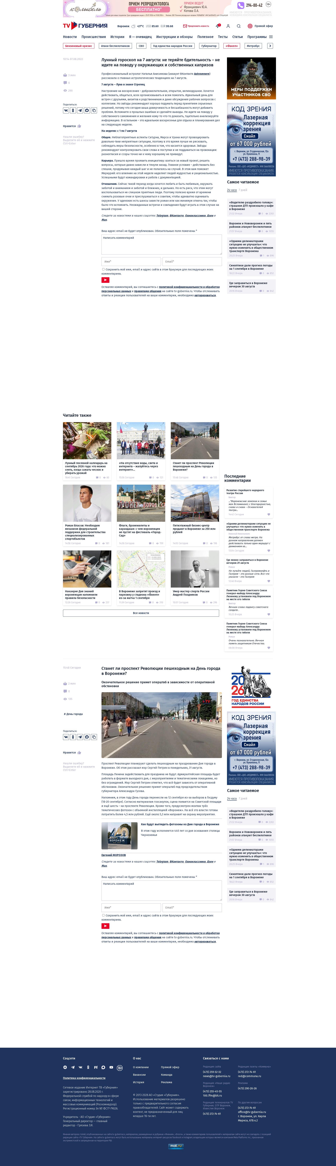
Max (104, 219)
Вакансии (139, 1074)
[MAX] (104, 1068)
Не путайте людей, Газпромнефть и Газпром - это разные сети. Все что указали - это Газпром (249, 573)
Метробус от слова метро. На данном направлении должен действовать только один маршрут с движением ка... (249, 542)
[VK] (80, 1068)
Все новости (141, 613)
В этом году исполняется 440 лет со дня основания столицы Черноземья (180, 833)
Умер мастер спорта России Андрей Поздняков (191, 593)
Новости (70, 37)
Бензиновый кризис (78, 46)
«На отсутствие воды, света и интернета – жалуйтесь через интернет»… (138, 466)
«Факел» (232, 46)
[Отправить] (105, 280)
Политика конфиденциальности (84, 1078)
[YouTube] (111, 1068)
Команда (166, 1074)
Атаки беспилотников (115, 46)
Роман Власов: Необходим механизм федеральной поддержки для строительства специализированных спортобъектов (85, 532)
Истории (117, 37)
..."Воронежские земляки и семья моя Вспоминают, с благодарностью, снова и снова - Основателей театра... (250, 506)
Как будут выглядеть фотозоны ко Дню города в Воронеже (180, 824)
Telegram (162, 215)
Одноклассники (195, 215)
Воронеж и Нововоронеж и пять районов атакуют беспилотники (250, 225)
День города (74, 714)
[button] (270, 46)
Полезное (205, 37)
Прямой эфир (264, 26)
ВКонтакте (177, 215)
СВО (141, 46)
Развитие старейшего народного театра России (245, 492)
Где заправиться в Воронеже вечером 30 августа (248, 284)
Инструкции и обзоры (174, 37)
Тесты (223, 37)
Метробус (253, 46)
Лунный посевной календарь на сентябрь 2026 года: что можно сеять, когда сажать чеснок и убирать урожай (86, 468)
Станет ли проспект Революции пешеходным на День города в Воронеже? (193, 466)
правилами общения (147, 291)
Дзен (210, 215)
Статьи (237, 37)
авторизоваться (205, 295)
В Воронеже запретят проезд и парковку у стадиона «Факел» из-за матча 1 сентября (139, 595)
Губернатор (209, 46)
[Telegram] (73, 1068)
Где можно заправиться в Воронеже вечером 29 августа (247, 561)
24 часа (232, 190)
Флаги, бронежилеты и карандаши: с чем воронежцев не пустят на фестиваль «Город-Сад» (140, 530)
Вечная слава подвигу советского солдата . (248, 609)
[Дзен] (65, 1068)
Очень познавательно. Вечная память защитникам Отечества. (247, 642)
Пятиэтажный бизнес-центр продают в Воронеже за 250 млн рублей (194, 529)
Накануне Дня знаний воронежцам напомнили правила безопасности (81, 595)
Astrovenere (201, 73)
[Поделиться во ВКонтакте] (66, 110)
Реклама (166, 1082)
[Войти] (228, 26)
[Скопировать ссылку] (94, 110)
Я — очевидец (140, 37)
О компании (141, 1067)
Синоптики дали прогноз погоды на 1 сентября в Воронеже (250, 267)
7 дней (243, 190)
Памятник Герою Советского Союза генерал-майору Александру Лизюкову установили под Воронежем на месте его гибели (248, 595)
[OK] (88, 1068)
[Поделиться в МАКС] (87, 110)
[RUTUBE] (96, 1068)
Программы (257, 37)
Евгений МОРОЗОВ (114, 855)
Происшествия (94, 37)
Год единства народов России (172, 46)
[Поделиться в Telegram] (80, 110)
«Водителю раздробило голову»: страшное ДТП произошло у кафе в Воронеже (251, 206)
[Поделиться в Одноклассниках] (73, 110)
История (138, 1082)
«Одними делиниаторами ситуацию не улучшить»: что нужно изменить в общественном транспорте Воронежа (251, 246)
